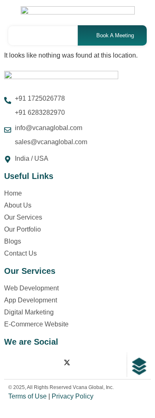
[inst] (30, 362)
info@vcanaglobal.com (48, 127)
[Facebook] (12, 362)
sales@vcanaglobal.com (51, 141)
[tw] (67, 362)
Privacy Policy (72, 396)
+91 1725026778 (40, 98)
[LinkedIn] (49, 362)
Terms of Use (27, 396)
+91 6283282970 (40, 112)
